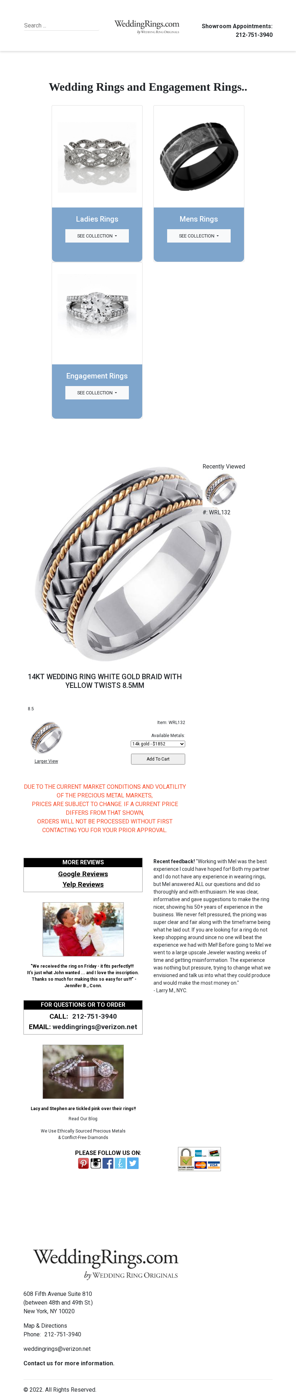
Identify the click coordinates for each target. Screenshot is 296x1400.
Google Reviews (83, 874)
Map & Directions (45, 1325)
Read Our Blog (83, 1118)
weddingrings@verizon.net (95, 1027)
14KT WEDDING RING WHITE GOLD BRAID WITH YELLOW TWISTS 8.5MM (105, 681)
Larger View (46, 761)
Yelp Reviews (83, 884)
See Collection (95, 236)
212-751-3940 (254, 34)
